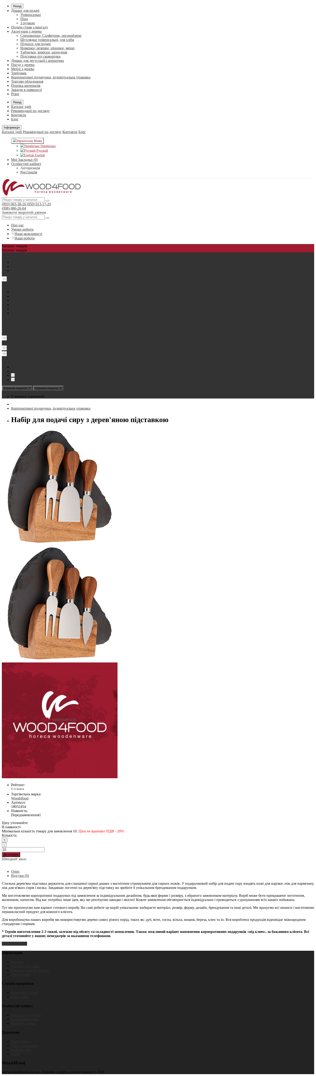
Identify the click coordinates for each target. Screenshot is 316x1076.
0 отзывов (17, 789)
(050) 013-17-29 (38, 204)
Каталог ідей (21, 107)
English (39, 155)
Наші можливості (28, 234)
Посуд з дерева (22, 65)
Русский (42, 150)
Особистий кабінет (26, 1015)
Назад (17, 6)
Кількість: (9, 835)
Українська (47, 146)
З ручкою (27, 23)
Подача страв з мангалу (29, 27)
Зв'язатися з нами (24, 992)
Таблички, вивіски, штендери (43, 52)
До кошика (11, 854)
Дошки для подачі (25, 11)
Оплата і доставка (25, 966)
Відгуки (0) (20, 876)
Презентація (20, 974)
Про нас (17, 225)
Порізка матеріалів (25, 86)
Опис (15, 871)
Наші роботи (25, 238)
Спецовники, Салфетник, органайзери (50, 36)
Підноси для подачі (35, 44)
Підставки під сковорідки (40, 56)
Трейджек (19, 73)
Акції (15, 1054)
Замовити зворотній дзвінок (24, 212)
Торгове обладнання (27, 81)
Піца (24, 19)
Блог (15, 119)
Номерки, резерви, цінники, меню (47, 48)
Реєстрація (28, 172)
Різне (15, 94)
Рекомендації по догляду (30, 111)
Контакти (18, 115)
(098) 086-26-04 (14, 208)
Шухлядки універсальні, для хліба (47, 40)
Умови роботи (22, 229)
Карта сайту (20, 997)
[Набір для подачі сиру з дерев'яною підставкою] (60, 544)
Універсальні (30, 15)
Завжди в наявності (26, 90)
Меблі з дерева (22, 69)
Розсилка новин (23, 1023)
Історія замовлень (25, 1019)
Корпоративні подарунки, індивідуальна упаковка (50, 77)
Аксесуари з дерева (26, 31)
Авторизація (30, 168)
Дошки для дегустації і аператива (37, 61)
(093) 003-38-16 (14, 204)
